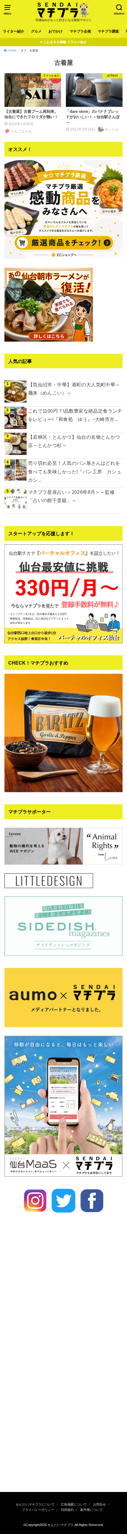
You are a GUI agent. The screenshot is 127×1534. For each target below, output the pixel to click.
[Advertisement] (63, 1416)
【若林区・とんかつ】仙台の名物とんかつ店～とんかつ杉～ (74, 441)
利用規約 (67, 1510)
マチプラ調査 (108, 31)
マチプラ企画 (80, 31)
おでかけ (55, 31)
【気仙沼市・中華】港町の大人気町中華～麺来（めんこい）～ (74, 388)
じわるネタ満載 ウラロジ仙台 (65, 42)
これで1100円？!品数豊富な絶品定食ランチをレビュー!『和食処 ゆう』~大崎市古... (75, 415)
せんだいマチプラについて (35, 1504)
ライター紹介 (13, 31)
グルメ (36, 31)
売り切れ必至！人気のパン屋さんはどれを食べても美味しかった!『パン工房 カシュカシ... (74, 471)
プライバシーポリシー (38, 1510)
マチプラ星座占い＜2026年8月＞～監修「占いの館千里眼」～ (71, 496)
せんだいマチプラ (61, 1525)
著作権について (91, 1510)
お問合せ (99, 1504)
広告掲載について (74, 1504)
